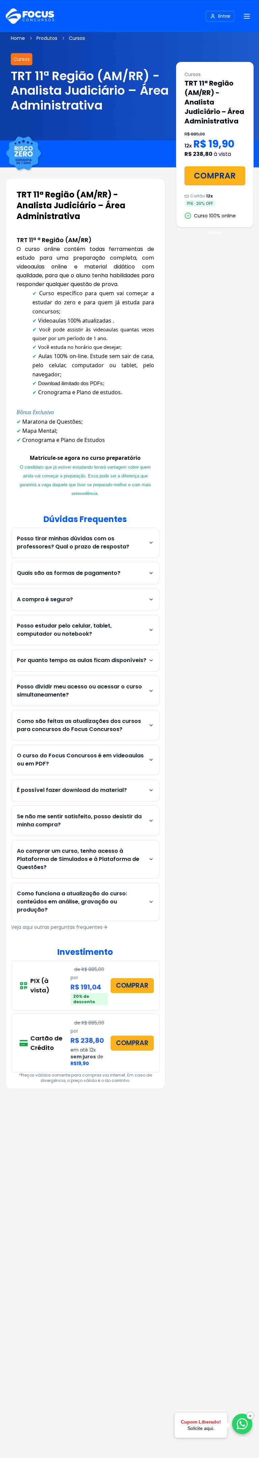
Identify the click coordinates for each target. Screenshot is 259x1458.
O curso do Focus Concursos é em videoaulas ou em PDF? (80, 760)
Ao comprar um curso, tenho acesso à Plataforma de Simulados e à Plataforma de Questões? (78, 859)
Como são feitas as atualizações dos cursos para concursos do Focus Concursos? (79, 725)
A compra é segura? (45, 599)
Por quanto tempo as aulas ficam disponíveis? (81, 660)
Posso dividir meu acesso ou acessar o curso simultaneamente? (79, 691)
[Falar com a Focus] (242, 1424)
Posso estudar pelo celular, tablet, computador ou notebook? (64, 630)
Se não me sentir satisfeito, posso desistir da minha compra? (79, 820)
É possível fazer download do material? (72, 790)
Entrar (224, 16)
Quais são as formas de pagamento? (68, 573)
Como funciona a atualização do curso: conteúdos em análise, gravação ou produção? (72, 902)
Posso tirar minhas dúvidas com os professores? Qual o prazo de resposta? (73, 542)
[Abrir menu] (247, 16)
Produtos (46, 38)
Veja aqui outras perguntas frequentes (57, 927)
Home (18, 38)
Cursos (77, 38)
